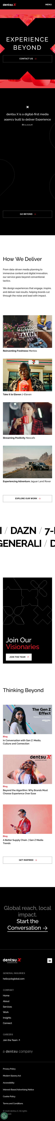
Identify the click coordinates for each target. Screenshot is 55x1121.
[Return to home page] (9, 4)
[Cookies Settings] (4, 1116)
